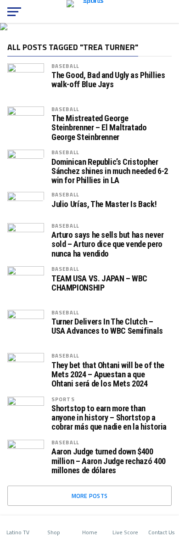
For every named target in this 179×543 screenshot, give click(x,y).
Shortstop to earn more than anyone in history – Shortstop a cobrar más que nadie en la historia (109, 417)
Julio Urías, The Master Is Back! (104, 204)
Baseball (65, 66)
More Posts (90, 495)
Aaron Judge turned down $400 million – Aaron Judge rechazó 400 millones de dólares (108, 461)
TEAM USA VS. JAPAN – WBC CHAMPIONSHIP (99, 283)
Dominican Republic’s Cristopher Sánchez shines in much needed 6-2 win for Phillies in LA (109, 171)
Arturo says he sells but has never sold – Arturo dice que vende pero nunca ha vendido (107, 244)
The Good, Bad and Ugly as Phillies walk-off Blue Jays (108, 80)
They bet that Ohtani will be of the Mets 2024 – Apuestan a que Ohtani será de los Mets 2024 (107, 374)
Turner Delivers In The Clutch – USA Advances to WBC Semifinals (107, 326)
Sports (63, 399)
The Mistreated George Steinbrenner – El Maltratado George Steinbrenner (99, 127)
